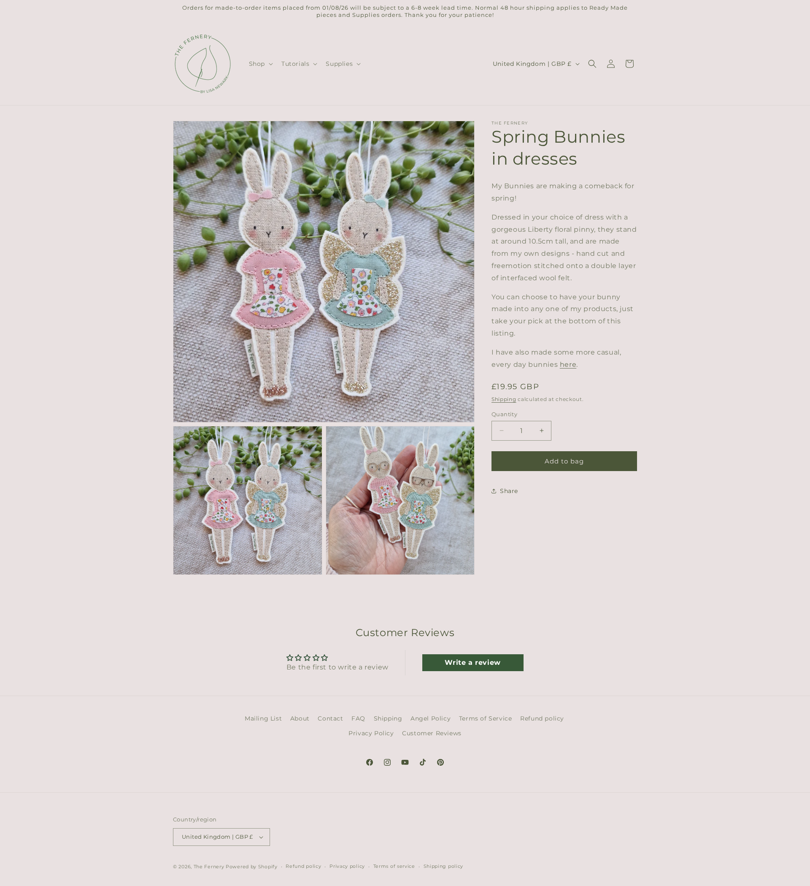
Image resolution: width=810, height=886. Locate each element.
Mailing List (263, 718)
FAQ (358, 718)
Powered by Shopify (252, 867)
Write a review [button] (472, 662)
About (300, 718)
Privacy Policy (371, 733)
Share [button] (509, 490)
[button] (260, 64)
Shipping (503, 399)
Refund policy (542, 718)
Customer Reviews (432, 733)
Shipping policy (444, 867)
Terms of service (394, 867)
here (568, 364)
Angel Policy (430, 718)
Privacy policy (347, 867)
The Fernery (209, 867)
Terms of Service (485, 718)
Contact (330, 718)
